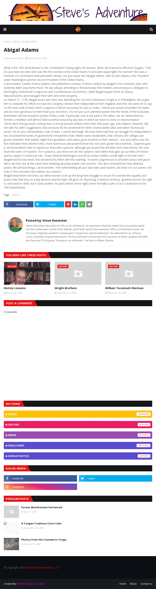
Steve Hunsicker (14, 58)
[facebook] (40, 478)
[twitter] (115, 478)
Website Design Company (30, 583)
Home (7, 41)
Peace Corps (75, 445)
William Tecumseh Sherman (124, 288)
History (16, 41)
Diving (75, 414)
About (133, 583)
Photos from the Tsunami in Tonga (43, 539)
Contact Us (146, 583)
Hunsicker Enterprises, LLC (42, 567)
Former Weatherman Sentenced (41, 507)
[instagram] (40, 487)
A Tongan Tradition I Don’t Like (41, 523)
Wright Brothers (66, 288)
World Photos (75, 456)
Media (75, 435)
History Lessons (15, 288)
